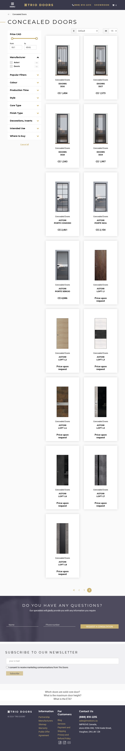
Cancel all (24, 145)
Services (61, 724)
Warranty (43, 728)
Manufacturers (46, 721)
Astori (25, 62)
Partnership (44, 717)
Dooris (25, 66)
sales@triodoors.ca (88, 721)
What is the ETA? (63, 699)
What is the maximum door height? (62, 695)
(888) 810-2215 (82, 5)
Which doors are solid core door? (62, 691)
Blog (60, 720)
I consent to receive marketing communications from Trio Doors (38, 667)
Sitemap (42, 724)
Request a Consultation (99, 626)
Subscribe (14, 673)
